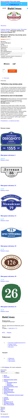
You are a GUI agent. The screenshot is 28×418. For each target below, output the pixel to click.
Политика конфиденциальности (16, 342)
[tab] (6, 78)
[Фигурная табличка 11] (11, 182)
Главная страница (5, 29)
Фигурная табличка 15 (8, 216)
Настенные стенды (12, 382)
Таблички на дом (15, 29)
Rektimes (7, 367)
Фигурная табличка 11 (8, 185)
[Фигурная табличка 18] (11, 273)
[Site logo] (15, 10)
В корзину (12, 71)
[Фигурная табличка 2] (11, 152)
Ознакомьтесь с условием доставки (10, 120)
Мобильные (10, 385)
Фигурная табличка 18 (8, 276)
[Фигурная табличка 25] (11, 303)
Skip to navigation (5, 1)
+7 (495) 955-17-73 (14, 4)
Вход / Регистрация (9, 404)
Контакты (11, 347)
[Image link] (8, 318)
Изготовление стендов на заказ (15, 395)
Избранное (11, 358)
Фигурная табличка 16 (8, 246)
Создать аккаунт (5, 416)
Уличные (9, 383)
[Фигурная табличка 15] (11, 212)
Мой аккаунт (11, 361)
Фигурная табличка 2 (8, 155)
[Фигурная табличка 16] (11, 243)
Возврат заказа (12, 344)
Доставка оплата (12, 345)
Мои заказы (11, 359)
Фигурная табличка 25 (8, 306)
